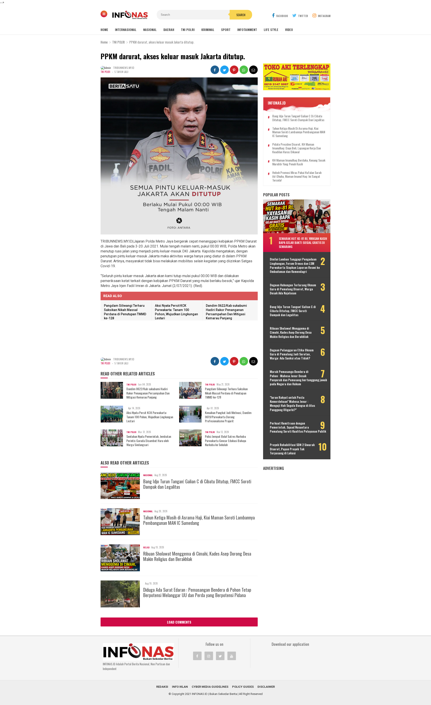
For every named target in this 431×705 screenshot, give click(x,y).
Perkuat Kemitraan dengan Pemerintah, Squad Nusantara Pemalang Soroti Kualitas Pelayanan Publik (298, 427)
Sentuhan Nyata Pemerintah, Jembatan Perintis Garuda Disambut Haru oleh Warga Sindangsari (148, 440)
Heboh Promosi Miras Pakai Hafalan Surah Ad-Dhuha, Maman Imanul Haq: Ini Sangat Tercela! (296, 176)
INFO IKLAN (180, 686)
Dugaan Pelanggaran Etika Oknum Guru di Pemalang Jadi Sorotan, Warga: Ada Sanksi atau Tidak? (292, 354)
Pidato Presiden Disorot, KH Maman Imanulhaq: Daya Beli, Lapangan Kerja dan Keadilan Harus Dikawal (296, 148)
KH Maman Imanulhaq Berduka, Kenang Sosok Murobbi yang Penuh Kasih (298, 162)
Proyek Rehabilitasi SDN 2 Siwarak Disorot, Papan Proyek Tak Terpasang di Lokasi (292, 449)
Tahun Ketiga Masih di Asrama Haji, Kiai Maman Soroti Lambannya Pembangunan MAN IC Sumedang (199, 520)
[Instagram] (209, 656)
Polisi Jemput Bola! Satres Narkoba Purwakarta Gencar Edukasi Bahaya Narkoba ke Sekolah (225, 440)
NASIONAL (150, 29)
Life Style (271, 29)
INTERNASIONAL (125, 29)
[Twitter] (220, 656)
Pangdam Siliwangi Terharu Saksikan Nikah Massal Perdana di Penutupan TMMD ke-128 (226, 393)
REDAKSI (162, 686)
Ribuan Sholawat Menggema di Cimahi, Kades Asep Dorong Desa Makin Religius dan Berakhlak (197, 556)
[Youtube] (231, 656)
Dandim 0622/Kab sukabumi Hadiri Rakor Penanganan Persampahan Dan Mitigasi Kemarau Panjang (147, 393)
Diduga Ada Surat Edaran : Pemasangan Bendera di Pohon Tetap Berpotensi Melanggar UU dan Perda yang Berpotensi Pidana (197, 592)
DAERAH (168, 29)
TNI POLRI (188, 29)
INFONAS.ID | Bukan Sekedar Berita (214, 694)
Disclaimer (266, 686)
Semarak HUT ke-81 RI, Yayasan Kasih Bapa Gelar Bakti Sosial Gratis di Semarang (303, 242)
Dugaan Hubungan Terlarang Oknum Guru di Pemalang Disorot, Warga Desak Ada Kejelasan (293, 289)
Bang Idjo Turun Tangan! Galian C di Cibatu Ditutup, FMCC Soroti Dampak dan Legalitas (197, 484)
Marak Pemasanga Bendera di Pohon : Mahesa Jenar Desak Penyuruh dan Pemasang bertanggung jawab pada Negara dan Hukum (298, 378)
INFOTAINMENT (247, 29)
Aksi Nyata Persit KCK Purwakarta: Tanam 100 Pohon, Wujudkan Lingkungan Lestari (149, 417)
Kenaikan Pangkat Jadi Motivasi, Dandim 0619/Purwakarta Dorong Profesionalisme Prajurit (228, 417)
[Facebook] (197, 656)
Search (240, 15)
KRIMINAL (207, 29)
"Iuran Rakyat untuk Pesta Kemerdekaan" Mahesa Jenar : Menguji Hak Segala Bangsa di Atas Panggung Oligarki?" (292, 403)
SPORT (226, 29)
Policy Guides (243, 686)
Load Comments (179, 622)
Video (289, 29)
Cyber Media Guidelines (210, 686)
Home (104, 29)
